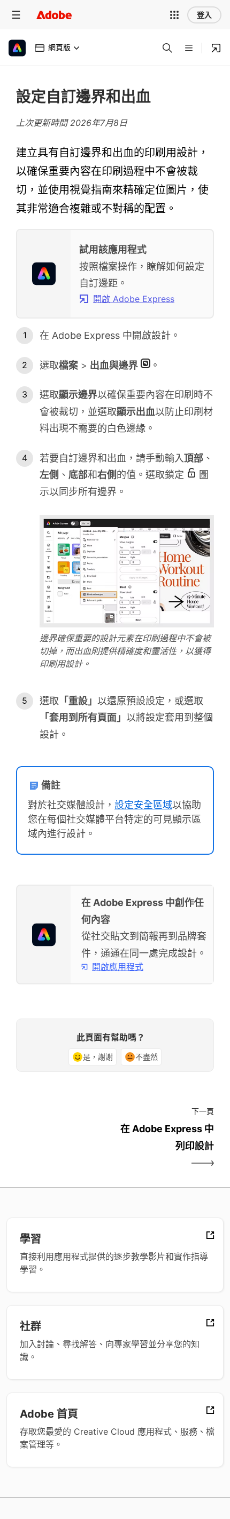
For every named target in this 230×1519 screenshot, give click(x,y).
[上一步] (64, 1146)
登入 (204, 15)
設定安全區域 (143, 804)
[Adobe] (54, 14)
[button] (174, 14)
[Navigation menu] (16, 14)
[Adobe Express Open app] (216, 48)
